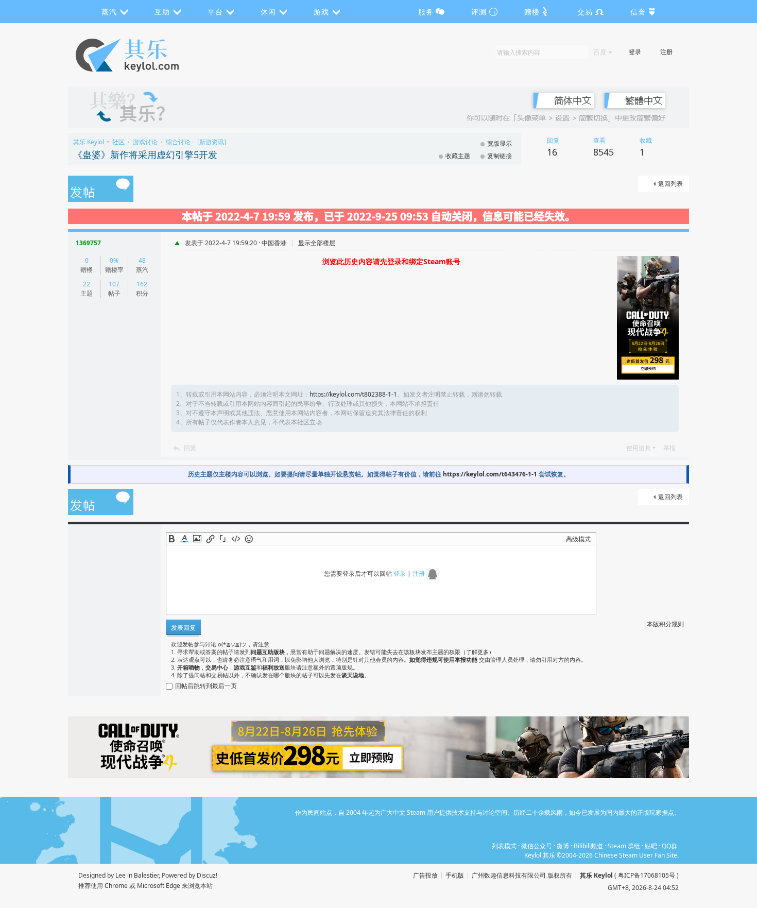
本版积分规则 (665, 624)
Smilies (249, 539)
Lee (120, 875)
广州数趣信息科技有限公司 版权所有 (522, 875)
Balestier (146, 875)
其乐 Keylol (88, 142)
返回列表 (670, 183)
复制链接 (499, 155)
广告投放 (425, 875)
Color (184, 539)
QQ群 (669, 846)
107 (114, 284)
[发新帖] (100, 189)
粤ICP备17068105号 (646, 875)
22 (86, 284)
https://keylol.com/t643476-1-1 (490, 474)
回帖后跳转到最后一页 (206, 685)
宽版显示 (499, 143)
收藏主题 (457, 155)
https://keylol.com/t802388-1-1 (353, 394)
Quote (223, 539)
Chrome (116, 885)
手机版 (454, 875)
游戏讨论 (145, 142)
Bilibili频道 (588, 846)
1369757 (88, 242)
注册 (666, 51)
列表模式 (504, 846)
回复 (190, 447)
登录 (635, 51)
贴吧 (651, 846)
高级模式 (578, 539)
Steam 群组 (624, 846)
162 (141, 284)
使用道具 (638, 447)
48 (142, 260)
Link (210, 539)
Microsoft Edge (158, 885)
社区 (118, 142)
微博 (563, 846)
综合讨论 (178, 142)
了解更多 (477, 652)
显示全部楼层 (316, 242)
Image (197, 539)
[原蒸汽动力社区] (149, 55)
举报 (669, 447)
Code (236, 539)
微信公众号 (536, 846)
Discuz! (207, 875)
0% (114, 260)
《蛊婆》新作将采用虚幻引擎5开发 (145, 154)
